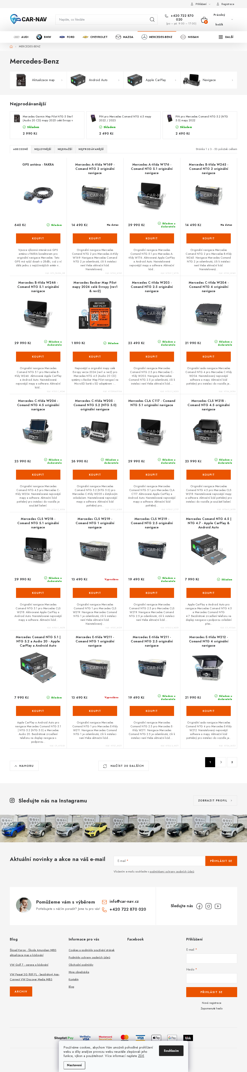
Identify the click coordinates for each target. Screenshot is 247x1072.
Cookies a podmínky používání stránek (92, 950)
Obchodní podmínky (81, 965)
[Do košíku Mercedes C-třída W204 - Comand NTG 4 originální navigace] (208, 357)
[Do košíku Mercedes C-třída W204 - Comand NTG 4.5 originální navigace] (38, 475)
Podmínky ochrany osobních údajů (89, 957)
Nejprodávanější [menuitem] (91, 149)
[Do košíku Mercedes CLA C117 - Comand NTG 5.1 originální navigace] (152, 475)
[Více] (226, 37)
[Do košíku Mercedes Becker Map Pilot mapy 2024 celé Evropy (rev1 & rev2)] (95, 357)
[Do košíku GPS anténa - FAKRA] (38, 238)
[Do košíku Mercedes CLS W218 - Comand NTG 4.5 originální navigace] (208, 475)
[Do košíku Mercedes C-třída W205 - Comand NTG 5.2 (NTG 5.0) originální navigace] (95, 475)
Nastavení (74, 1065)
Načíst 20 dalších (126, 766)
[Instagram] (209, 906)
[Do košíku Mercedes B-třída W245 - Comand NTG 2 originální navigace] (208, 238)
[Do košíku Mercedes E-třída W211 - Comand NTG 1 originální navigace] (95, 711)
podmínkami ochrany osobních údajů (172, 871)
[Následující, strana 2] (221, 762)
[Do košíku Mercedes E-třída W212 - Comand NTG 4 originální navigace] (208, 711)
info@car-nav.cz (124, 901)
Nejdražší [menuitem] (65, 149)
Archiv (21, 991)
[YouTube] (218, 906)
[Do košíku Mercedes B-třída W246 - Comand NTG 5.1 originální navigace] (38, 357)
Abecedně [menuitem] (20, 149)
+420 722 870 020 (182, 18)
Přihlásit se (221, 861)
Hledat (152, 20)
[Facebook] (199, 906)
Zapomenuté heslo (212, 1008)
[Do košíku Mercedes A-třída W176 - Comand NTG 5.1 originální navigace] (152, 238)
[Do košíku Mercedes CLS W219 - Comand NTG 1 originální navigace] (95, 593)
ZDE (141, 1056)
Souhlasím (171, 1051)
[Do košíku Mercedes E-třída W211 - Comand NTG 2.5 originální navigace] (152, 711)
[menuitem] (21, 37)
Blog (71, 987)
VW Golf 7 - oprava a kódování (29, 965)
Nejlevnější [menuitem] (42, 149)
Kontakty (74, 979)
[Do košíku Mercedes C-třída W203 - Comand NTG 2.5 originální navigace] (152, 357)
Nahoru (26, 766)
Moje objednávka (79, 972)
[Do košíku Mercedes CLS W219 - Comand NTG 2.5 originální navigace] (152, 593)
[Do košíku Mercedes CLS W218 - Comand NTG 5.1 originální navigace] (38, 593)
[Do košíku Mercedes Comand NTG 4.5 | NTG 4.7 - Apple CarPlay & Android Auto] (208, 593)
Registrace (228, 4)
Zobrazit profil (213, 800)
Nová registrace (211, 1003)
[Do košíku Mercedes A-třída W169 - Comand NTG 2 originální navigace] (95, 238)
